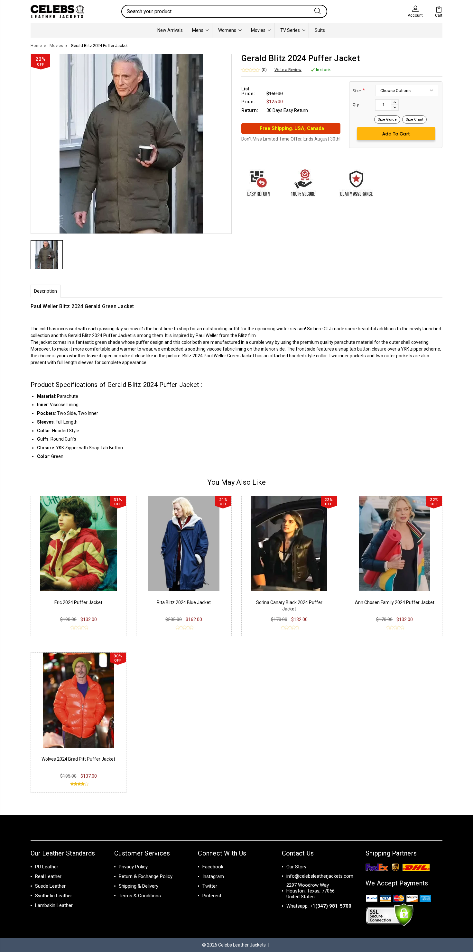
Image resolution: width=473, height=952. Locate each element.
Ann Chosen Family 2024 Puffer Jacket (394, 602)
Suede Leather (50, 886)
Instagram (213, 876)
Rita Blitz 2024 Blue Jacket (184, 602)
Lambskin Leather (54, 905)
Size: (359, 90)
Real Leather (48, 876)
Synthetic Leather (53, 896)
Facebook (212, 867)
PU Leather (46, 867)
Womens (227, 30)
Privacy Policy (133, 867)
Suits (320, 30)
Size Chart (414, 119)
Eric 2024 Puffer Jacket (78, 602)
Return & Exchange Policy (145, 876)
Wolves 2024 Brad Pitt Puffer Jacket (78, 759)
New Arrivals (170, 30)
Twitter (209, 886)
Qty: (356, 105)
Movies (258, 30)
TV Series (290, 30)
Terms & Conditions (140, 896)
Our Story (296, 867)
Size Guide (387, 119)
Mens (197, 30)
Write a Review (287, 69)
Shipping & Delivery (138, 886)
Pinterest (211, 896)
